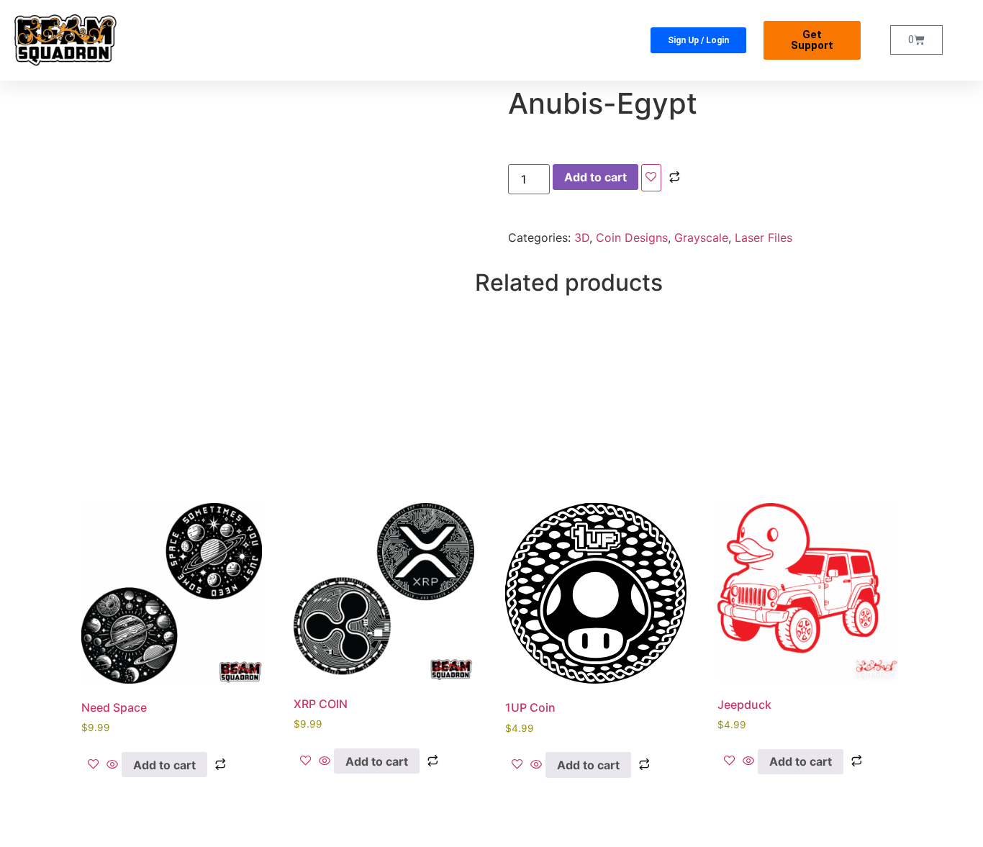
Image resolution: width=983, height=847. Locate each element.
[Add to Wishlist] (651, 177)
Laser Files (763, 237)
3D (581, 237)
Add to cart (595, 177)
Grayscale (701, 237)
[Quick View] (112, 765)
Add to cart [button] (164, 765)
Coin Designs (632, 237)
